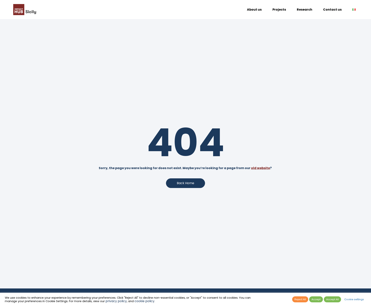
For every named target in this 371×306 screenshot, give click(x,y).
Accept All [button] (332, 299)
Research (304, 9)
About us (254, 9)
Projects (279, 9)
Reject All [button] (300, 299)
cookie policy (144, 301)
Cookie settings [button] (354, 299)
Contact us (332, 9)
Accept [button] (316, 299)
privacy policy (116, 301)
